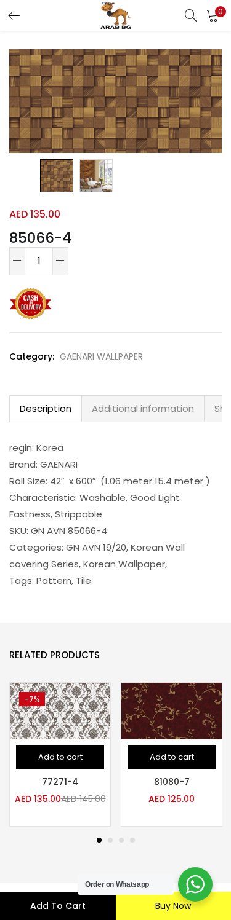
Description (45, 408)
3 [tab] (121, 840)
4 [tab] (132, 840)
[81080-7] (171, 710)
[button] (212, 15)
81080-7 (172, 781)
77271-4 (60, 781)
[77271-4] (60, 710)
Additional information (143, 408)
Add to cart (58, 906)
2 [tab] (110, 840)
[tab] (45, 408)
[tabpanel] (60, 754)
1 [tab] (99, 840)
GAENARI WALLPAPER (101, 356)
